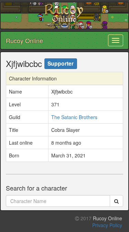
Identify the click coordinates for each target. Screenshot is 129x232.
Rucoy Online (24, 40)
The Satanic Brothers (74, 117)
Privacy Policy (107, 225)
